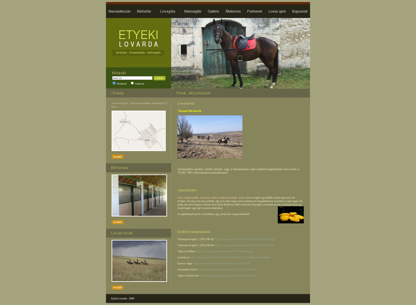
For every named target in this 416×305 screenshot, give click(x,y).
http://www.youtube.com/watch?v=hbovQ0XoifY (222, 263)
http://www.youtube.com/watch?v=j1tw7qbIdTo (228, 275)
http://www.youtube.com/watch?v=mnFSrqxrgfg (225, 251)
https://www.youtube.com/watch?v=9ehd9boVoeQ (244, 245)
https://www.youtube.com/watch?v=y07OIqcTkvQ (244, 239)
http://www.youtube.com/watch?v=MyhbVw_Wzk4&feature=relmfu (230, 257)
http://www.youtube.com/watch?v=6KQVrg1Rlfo (227, 269)
